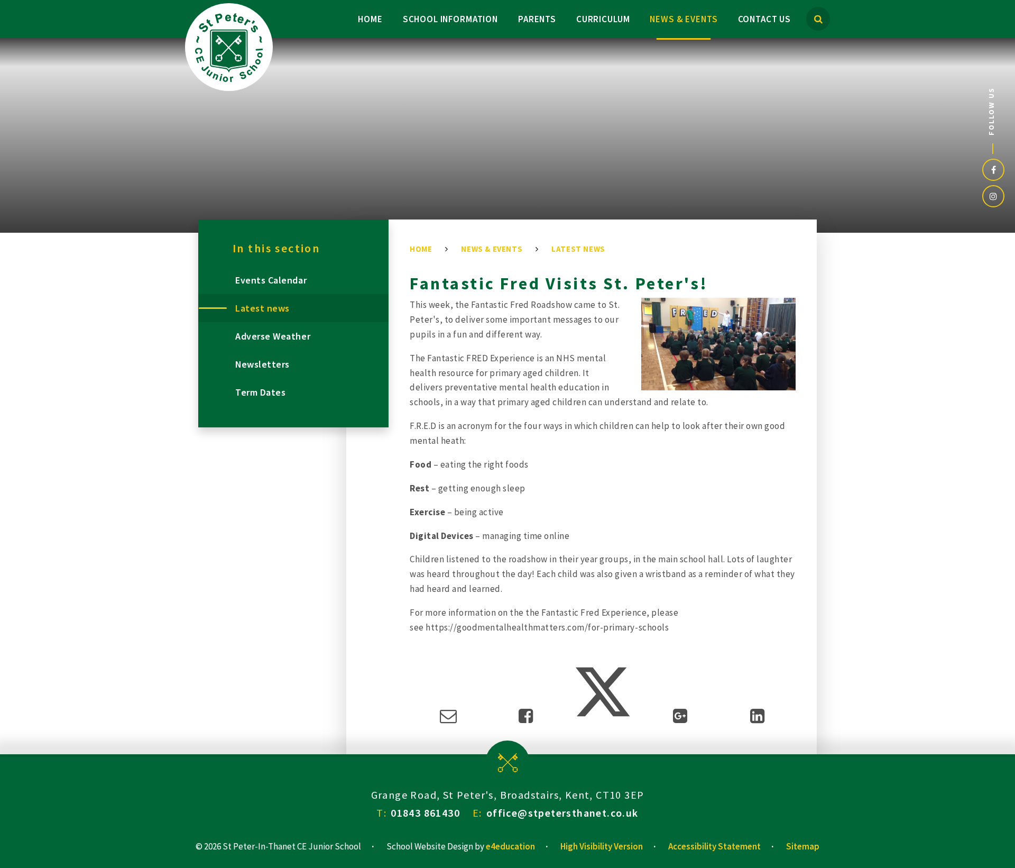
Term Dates (260, 392)
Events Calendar (271, 280)
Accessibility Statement (714, 846)
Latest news (578, 249)
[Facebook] (993, 170)
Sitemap (802, 846)
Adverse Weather (272, 336)
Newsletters (262, 364)
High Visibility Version (601, 846)
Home (421, 249)
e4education (510, 846)
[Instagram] (993, 196)
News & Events (491, 249)
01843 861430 (425, 812)
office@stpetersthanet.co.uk (562, 812)
